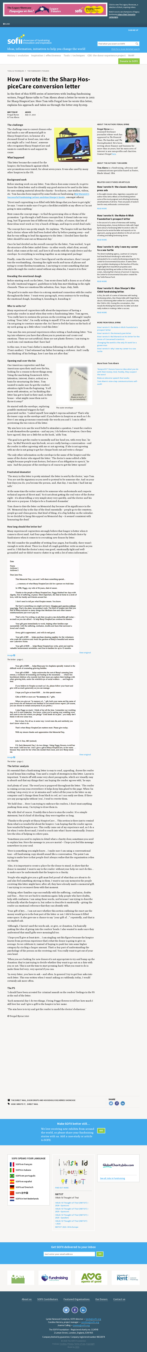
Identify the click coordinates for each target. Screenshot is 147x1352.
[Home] (51, 39)
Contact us (119, 1299)
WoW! (131, 55)
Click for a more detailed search (125, 49)
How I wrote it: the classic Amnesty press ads (117, 188)
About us (27, 1299)
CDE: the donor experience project (106, 55)
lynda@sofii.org (93, 1319)
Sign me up (133, 30)
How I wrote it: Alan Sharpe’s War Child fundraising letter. (116, 290)
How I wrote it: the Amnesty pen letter (114, 333)
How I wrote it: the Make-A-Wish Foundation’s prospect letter (115, 217)
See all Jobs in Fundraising (112, 1178)
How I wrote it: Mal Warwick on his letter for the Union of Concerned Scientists (118, 338)
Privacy (70, 1344)
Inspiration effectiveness (46, 55)
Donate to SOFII (129, 61)
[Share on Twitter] (111, 1103)
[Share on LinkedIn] (122, 1103)
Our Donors (101, 1299)
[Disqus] (51, 1060)
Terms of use (79, 1344)
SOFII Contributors (47, 1299)
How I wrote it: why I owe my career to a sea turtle (117, 248)
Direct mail (32, 1104)
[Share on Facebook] (116, 1103)
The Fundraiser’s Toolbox (38, 71)
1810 (77, 1347)
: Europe (66, 1227)
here (114, 154)
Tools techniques (74, 55)
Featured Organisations (77, 1299)
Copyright (90, 1344)
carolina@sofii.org (90, 1322)
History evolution (18, 55)
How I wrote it (18, 1104)
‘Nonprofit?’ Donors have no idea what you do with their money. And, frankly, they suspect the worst (117, 372)
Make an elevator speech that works (113, 378)
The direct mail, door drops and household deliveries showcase (43, 1100)
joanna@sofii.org (81, 1325)
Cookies (63, 1344)
